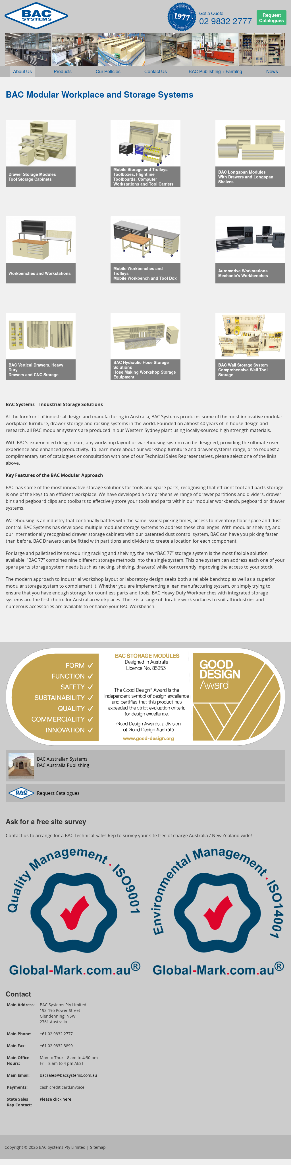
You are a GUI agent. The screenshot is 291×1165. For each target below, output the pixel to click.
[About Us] (181, 17)
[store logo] (36, 15)
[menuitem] (22, 71)
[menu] (145, 71)
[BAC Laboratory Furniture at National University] (74, 49)
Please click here (55, 1099)
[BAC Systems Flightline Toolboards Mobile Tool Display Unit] (168, 49)
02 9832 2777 (225, 21)
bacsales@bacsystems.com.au (68, 1075)
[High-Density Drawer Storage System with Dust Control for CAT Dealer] (121, 49)
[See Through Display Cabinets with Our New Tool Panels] (261, 49)
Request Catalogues (271, 18)
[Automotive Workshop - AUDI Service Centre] (28, 49)
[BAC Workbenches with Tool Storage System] (215, 49)
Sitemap (98, 1147)
